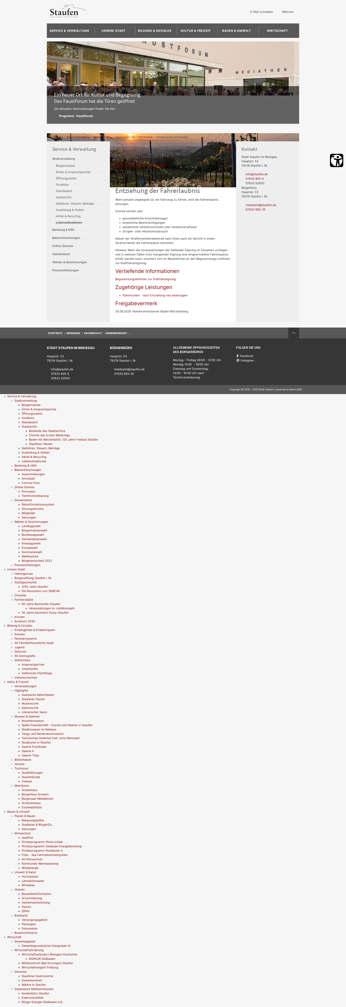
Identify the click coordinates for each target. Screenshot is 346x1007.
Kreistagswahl (31, 543)
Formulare (28, 491)
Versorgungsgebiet (34, 920)
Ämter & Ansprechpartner (73, 172)
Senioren (20, 651)
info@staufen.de (257, 174)
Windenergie (30, 868)
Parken (26, 907)
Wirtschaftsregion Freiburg (40, 967)
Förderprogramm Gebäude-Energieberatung (52, 846)
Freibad (27, 781)
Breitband (21, 915)
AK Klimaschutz (32, 859)
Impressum (73, 333)
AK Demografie (24, 656)
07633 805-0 (255, 178)
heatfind (27, 837)
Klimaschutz (22, 833)
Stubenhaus (29, 790)
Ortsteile (20, 595)
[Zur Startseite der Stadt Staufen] (68, 12)
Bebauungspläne (33, 820)
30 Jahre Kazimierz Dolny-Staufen (45, 612)
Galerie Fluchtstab (34, 746)
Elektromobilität (32, 997)
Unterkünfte (30, 669)
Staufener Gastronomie (37, 976)
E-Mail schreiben (261, 12)
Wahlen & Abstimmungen (69, 262)
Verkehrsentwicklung (36, 902)
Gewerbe (20, 971)
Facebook (246, 356)
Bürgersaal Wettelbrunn (37, 798)
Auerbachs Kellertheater (38, 695)
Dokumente (29, 928)
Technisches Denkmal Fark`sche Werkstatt (51, 738)
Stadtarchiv (64, 197)
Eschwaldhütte (32, 807)
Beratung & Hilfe (63, 229)
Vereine (19, 764)
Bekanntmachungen (66, 238)
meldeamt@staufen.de (261, 205)
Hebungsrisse (23, 573)
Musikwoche (30, 703)
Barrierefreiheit (116, 333)
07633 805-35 (256, 209)
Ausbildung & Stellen (70, 210)
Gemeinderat (61, 254)
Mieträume (21, 785)
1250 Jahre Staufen (35, 586)
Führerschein (145, 137)
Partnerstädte (23, 599)
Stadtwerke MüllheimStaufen (34, 989)
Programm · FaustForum (76, 116)
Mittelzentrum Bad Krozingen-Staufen (47, 963)
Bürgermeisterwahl (34, 530)
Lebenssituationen (125, 137)
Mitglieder (28, 513)
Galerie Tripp (30, 755)
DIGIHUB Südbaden (42, 958)
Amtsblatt (28, 478)
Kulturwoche (30, 708)
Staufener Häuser (40, 444)
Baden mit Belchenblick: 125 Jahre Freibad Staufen (63, 439)
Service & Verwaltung (69, 30)
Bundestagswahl (33, 534)
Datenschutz (93, 333)
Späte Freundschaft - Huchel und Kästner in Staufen (57, 725)
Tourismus (21, 768)
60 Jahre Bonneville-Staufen (41, 604)
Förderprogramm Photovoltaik (42, 842)
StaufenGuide (31, 777)
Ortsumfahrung (32, 898)
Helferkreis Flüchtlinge (37, 673)
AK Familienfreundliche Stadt (34, 643)
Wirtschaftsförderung (29, 950)
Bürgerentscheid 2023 (37, 560)
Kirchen (19, 617)
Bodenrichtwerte (25, 933)
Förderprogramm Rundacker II (42, 850)
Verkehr (19, 889)
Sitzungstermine (33, 509)
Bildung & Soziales (154, 30)
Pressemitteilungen (65, 270)
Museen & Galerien (27, 716)
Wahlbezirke (30, 556)
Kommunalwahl (32, 552)
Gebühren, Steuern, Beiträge (75, 203)
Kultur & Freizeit (196, 30)
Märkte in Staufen (34, 984)
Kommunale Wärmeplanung (40, 863)
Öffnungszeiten (66, 178)
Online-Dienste (62, 246)
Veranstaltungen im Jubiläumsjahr (52, 608)
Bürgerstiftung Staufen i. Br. (33, 578)
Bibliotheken (22, 759)
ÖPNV (26, 911)
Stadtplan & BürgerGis (37, 824)
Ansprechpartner (33, 664)
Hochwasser (30, 876)
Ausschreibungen (33, 474)
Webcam (288, 12)
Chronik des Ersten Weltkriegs (49, 435)
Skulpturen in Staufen (36, 742)
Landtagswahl (31, 526)
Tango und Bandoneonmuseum (43, 734)
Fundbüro (62, 184)
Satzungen (29, 517)
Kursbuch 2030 (24, 621)
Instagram (247, 360)
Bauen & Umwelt (236, 30)
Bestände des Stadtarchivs (47, 431)
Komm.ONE (295, 389)
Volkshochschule (25, 677)
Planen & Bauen (24, 816)
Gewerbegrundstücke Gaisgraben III (46, 946)
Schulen (19, 634)
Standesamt (64, 191)
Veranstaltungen (25, 686)
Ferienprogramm (25, 638)
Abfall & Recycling (68, 216)
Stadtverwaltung (102, 137)
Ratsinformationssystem (38, 504)
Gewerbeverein (32, 980)
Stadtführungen (32, 772)
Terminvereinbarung (35, 496)
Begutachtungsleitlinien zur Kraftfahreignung (145, 279)
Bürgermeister (65, 165)
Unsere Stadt (114, 30)
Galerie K (28, 751)
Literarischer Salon (34, 712)
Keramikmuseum (33, 721)
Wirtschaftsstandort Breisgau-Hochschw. (50, 954)
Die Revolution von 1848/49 (41, 591)
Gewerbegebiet (24, 941)
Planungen (29, 924)
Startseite (57, 137)
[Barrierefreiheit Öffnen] (337, 160)
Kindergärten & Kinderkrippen (34, 630)
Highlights (21, 690)
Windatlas (28, 885)
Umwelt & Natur (25, 872)
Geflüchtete (22, 660)
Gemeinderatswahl (34, 539)
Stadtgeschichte (25, 582)
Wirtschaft (277, 30)
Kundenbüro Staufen (35, 993)
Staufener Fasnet (33, 699)
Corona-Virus (31, 483)
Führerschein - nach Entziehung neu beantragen (155, 295)
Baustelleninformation (36, 894)
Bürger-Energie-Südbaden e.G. (42, 1002)
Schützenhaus (31, 803)
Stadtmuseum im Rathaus (39, 729)
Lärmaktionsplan (33, 881)
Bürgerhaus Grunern (35, 794)
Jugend (19, 647)
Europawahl (30, 547)
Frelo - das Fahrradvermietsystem (45, 855)
